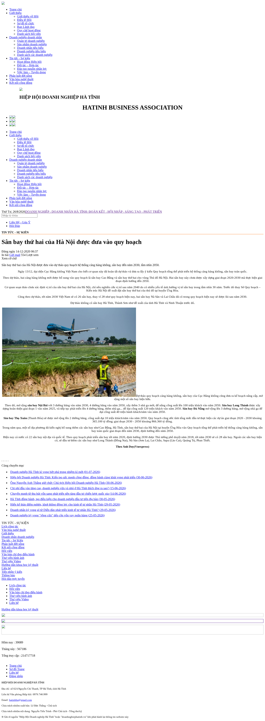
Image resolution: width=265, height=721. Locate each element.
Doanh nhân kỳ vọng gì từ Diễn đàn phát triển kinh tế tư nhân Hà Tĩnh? (63, 510)
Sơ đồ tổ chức (25, 145)
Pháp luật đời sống (20, 75)
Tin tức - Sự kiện (19, 58)
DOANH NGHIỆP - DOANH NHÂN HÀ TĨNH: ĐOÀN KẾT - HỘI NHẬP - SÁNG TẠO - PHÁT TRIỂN (93, 211)
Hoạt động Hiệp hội (29, 184)
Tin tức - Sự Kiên (12, 540)
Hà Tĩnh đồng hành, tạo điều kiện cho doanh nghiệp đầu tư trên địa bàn (62, 499)
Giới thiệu (15, 13)
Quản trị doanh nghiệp (31, 163)
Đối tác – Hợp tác (28, 187)
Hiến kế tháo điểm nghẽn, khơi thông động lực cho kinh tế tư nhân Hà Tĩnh (65, 504)
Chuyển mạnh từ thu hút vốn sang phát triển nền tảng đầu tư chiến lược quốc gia (68, 493)
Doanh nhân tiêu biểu (30, 170)
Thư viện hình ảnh (13, 557)
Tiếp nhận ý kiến (12, 571)
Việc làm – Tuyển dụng (31, 194)
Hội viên (7, 550)
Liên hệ (6, 568)
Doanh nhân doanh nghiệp (18, 537)
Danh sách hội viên (29, 156)
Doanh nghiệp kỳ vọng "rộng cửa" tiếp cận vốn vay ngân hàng (57, 515)
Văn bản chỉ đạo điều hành (18, 554)
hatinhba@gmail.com (20, 700)
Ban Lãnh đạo (26, 149)
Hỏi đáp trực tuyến (13, 578)
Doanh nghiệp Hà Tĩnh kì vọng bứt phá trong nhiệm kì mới (55, 472)
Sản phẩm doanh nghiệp (32, 166)
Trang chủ (15, 9)
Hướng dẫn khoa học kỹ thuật (20, 564)
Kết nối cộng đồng (20, 82)
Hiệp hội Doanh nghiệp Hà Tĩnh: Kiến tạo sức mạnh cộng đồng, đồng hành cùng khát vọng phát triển (81, 477)
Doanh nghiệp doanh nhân (25, 37)
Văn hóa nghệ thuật (21, 79)
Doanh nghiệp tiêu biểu (31, 173)
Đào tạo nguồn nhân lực (32, 191)
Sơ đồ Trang (16, 669)
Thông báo (8, 575)
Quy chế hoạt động (29, 152)
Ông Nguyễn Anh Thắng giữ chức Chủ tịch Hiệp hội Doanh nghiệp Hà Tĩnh (66, 482)
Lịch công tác (10, 526)
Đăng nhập (16, 676)
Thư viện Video (11, 561)
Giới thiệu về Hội (27, 138)
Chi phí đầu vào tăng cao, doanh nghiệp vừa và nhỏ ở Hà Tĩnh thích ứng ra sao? (68, 488)
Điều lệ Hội (24, 142)
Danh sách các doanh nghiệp (34, 177)
